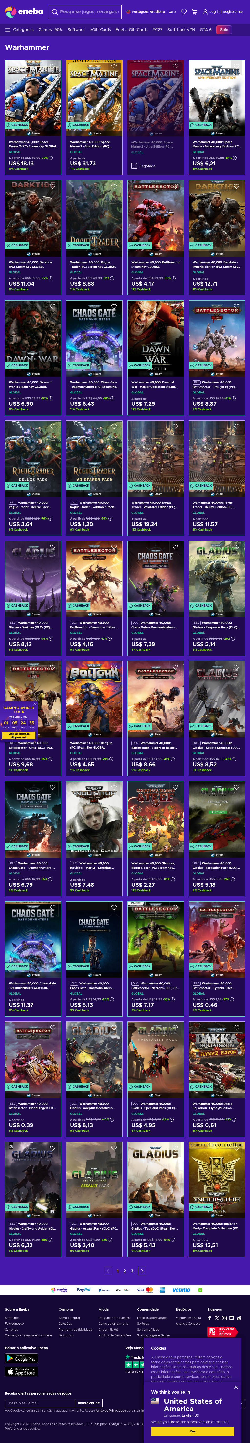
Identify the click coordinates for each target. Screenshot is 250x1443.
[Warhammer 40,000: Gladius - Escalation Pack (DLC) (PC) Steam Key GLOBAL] (217, 813)
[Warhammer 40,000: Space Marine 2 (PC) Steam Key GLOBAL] (33, 92)
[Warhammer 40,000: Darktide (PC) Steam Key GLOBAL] (33, 212)
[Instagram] (224, 1318)
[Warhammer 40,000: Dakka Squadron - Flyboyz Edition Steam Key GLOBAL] (217, 1053)
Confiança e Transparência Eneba (28, 1335)
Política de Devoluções (115, 1335)
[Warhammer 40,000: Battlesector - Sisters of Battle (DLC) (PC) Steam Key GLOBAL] (156, 693)
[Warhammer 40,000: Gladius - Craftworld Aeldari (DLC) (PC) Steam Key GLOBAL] (33, 1174)
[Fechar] (236, 1387)
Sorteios (143, 1323)
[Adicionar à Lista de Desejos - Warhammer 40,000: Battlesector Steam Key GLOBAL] (175, 188)
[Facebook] (209, 1318)
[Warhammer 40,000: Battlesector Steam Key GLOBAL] (156, 212)
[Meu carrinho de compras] (194, 12)
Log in (214, 12)
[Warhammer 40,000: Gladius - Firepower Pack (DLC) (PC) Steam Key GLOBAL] (217, 573)
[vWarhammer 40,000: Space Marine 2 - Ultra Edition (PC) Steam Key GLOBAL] (155, 92)
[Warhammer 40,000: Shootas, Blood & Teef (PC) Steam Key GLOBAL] (156, 813)
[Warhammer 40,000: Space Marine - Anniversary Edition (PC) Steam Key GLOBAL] (217, 92)
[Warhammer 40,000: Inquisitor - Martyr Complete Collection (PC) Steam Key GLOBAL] (217, 1174)
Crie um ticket (108, 1329)
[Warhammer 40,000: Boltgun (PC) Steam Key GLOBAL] (94, 693)
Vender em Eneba (188, 1317)
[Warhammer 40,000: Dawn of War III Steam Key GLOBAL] (33, 332)
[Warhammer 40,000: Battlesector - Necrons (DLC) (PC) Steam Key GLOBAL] (156, 933)
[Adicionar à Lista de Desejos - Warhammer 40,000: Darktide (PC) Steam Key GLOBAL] (53, 188)
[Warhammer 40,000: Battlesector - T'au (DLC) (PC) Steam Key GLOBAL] (217, 332)
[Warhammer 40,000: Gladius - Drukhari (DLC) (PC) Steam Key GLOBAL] (33, 573)
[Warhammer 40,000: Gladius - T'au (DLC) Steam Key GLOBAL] (156, 1174)
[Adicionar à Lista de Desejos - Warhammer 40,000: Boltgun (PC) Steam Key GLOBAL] (114, 669)
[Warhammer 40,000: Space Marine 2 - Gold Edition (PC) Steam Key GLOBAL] (94, 92)
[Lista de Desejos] (183, 12)
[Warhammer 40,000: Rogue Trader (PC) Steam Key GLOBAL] (94, 212)
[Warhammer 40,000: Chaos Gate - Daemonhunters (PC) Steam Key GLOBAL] (94, 332)
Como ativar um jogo (113, 1323)
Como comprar (69, 1317)
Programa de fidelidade (75, 1329)
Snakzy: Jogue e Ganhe (153, 1335)
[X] (217, 1318)
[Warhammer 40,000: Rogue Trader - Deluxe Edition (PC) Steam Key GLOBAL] (217, 452)
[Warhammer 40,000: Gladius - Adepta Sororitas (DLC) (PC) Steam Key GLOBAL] (217, 693)
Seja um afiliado (148, 1329)
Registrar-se (233, 12)
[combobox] (84, 12)
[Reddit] (239, 1318)
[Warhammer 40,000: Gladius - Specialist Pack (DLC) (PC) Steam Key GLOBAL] (156, 1053)
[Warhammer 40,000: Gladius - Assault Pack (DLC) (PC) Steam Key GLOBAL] (94, 1174)
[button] (142, 1271)
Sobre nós (12, 1317)
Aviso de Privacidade (111, 1410)
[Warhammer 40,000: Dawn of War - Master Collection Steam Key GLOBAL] (156, 332)
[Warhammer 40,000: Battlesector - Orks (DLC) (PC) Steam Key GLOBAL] (33, 693)
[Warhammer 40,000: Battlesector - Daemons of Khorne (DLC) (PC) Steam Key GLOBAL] (94, 573)
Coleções (65, 1323)
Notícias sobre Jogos (152, 1317)
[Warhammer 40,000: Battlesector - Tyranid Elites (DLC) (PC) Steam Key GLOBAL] (217, 933)
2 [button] (125, 1271)
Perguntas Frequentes (114, 1317)
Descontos (66, 1335)
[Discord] (231, 1318)
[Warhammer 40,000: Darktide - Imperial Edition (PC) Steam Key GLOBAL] (217, 212)
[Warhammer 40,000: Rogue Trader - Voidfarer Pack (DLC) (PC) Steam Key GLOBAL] (94, 452)
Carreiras (11, 1329)
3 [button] (132, 1271)
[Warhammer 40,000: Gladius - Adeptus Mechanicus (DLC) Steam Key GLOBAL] (94, 1053)
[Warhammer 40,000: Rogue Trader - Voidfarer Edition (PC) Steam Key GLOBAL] (156, 452)
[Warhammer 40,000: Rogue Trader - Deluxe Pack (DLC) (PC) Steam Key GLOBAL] (33, 452)
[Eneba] (24, 12)
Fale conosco (14, 1323)
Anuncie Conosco (188, 1323)
